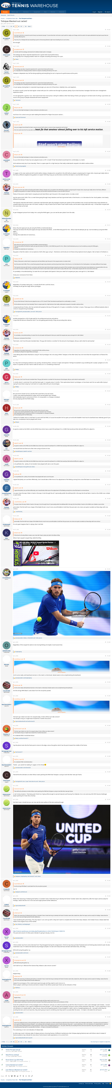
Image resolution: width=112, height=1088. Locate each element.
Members (26, 12)
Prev (4, 26)
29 (11, 26)
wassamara (8, 1051)
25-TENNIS (8, 1056)
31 (16, 26)
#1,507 (108, 151)
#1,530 (108, 529)
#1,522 (108, 404)
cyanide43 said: (18, 298)
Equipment (37, 12)
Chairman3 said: (18, 66)
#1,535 (108, 695)
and (20, 117)
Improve (61, 12)
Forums (5, 12)
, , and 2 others (25, 466)
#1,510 (108, 209)
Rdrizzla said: (17, 685)
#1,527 (108, 484)
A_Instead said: (17, 242)
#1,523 (108, 426)
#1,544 (108, 909)
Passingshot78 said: (19, 995)
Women (53, 12)
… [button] (8, 26)
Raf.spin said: (17, 107)
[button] (19, 11)
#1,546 (108, 942)
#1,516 (108, 315)
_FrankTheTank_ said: (19, 502)
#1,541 (108, 799)
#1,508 (108, 170)
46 (25, 26)
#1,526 (108, 471)
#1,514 (108, 281)
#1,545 (108, 928)
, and (23, 451)
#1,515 (108, 295)
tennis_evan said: (18, 187)
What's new (15, 12)
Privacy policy (97, 1083)
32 (18, 26)
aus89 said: (17, 474)
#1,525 (108, 455)
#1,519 (108, 360)
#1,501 (108, 29)
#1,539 (108, 772)
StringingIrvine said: (19, 960)
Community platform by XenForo (56, 1086)
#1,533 (108, 656)
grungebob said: (18, 49)
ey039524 (105, 1051)
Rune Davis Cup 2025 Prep (14, 1060)
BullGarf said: (17, 532)
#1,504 (108, 77)
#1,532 (108, 642)
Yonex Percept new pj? (13, 1050)
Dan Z (106, 1071)
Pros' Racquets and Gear (22, 1061)
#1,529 (108, 515)
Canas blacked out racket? (14, 1065)
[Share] (105, 30)
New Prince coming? (12, 1055)
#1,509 (108, 184)
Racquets (20, 1051)
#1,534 (108, 682)
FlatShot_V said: (18, 759)
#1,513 (108, 255)
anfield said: (17, 913)
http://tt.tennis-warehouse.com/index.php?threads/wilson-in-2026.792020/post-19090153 (39, 931)
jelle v (7, 1066)
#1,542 (108, 880)
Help (103, 1083)
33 (21, 26)
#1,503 (108, 63)
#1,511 (108, 225)
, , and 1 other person (28, 311)
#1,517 (108, 329)
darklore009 (8, 1071)
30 (13, 26)
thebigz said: (17, 258)
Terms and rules (89, 1083)
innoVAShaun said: (18, 659)
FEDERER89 (104, 1056)
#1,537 (108, 742)
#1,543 (108, 896)
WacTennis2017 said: (19, 728)
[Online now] (6, 111)
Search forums (10, 15)
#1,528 (108, 498)
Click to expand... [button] (62, 146)
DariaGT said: (17, 125)
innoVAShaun (104, 1061)
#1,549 (108, 992)
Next (29, 26)
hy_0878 (4, 23)
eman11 (8, 1061)
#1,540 (108, 785)
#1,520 (108, 373)
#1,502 (108, 46)
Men (45, 12)
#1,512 (108, 239)
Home (106, 1083)
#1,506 (108, 121)
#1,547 (108, 957)
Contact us (81, 1083)
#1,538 (108, 756)
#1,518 (108, 344)
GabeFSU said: (17, 443)
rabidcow (105, 1066)
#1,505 (108, 104)
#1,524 (108, 440)
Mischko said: (17, 332)
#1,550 (108, 1017)
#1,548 (108, 971)
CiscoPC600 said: (18, 32)
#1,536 (108, 725)
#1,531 (108, 569)
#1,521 (108, 391)
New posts (3, 15)
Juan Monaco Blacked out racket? (16, 1070)
